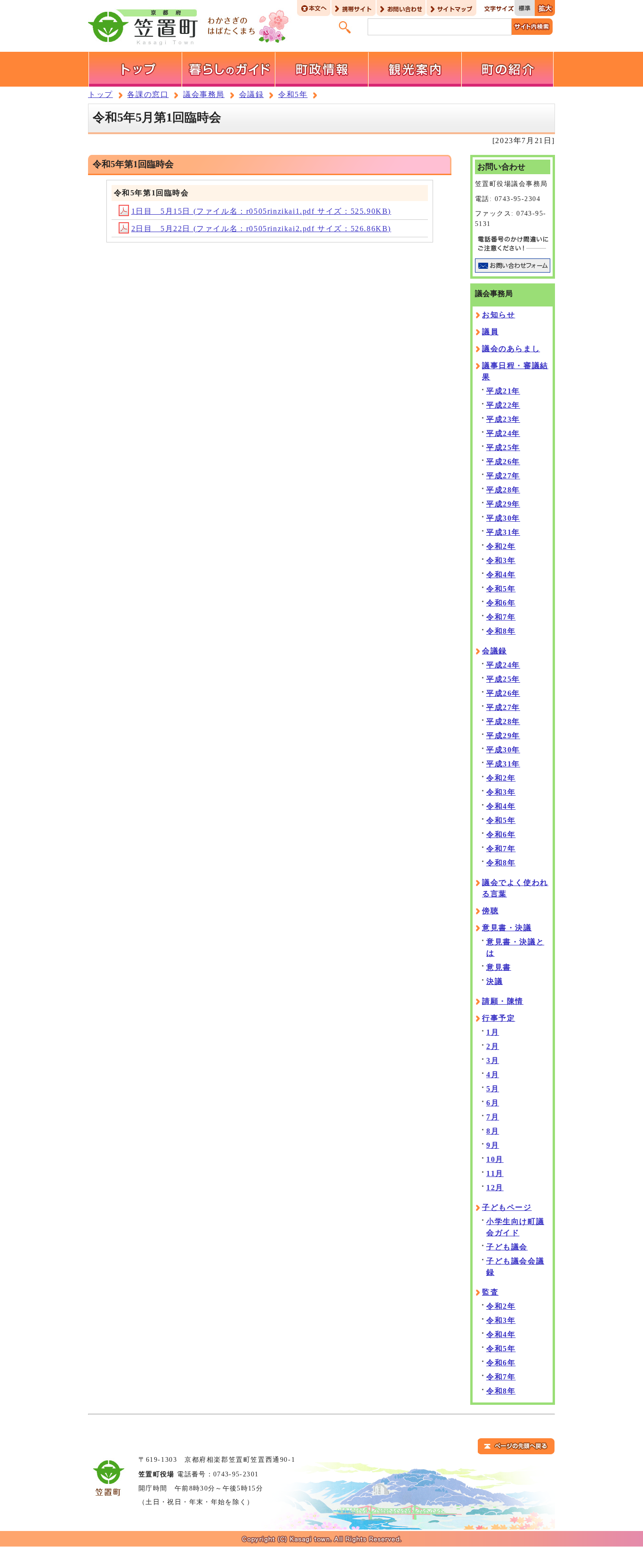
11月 (495, 1173)
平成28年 (503, 490)
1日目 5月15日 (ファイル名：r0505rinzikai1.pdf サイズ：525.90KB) (261, 211)
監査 (490, 1292)
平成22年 (503, 405)
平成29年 (503, 504)
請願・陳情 (502, 1001)
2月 (492, 1046)
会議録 (251, 94)
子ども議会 (507, 1247)
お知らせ (498, 315)
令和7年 (500, 617)
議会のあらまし (511, 349)
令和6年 (500, 603)
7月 (492, 1117)
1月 (492, 1032)
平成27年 (503, 476)
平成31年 (503, 532)
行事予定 (498, 1018)
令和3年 (500, 560)
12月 (495, 1188)
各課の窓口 (148, 94)
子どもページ (507, 1207)
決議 (494, 981)
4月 (492, 1075)
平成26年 (503, 462)
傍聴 (490, 911)
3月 (492, 1060)
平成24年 (503, 433)
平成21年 (503, 391)
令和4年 (500, 575)
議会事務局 (204, 94)
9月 (492, 1145)
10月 (495, 1159)
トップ (100, 94)
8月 (492, 1131)
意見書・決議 (507, 928)
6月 (492, 1103)
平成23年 (503, 419)
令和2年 (500, 546)
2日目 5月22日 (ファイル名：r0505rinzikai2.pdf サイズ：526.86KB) (261, 229)
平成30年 (503, 518)
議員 (490, 332)
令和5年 (292, 94)
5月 (492, 1089)
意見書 (498, 967)
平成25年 (503, 447)
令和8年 (500, 631)
